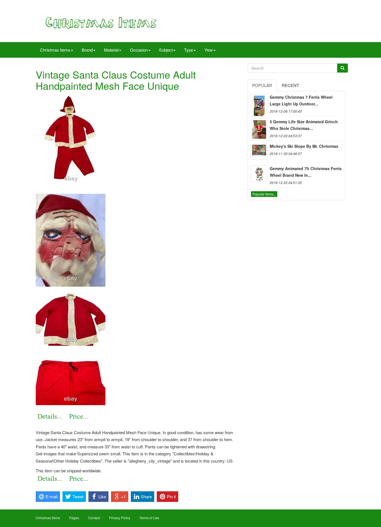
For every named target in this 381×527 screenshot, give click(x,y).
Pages (74, 517)
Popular (262, 85)
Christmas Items (55, 50)
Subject (166, 50)
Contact (94, 517)
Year (208, 50)
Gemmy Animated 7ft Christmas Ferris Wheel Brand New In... (306, 172)
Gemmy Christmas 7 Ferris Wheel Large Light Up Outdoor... (301, 100)
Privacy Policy (119, 517)
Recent (290, 85)
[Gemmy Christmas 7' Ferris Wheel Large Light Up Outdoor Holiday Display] (259, 102)
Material (111, 50)
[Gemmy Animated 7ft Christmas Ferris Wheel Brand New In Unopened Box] (259, 173)
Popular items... (264, 194)
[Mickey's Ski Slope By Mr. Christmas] (259, 151)
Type (188, 50)
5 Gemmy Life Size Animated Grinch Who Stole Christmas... (304, 125)
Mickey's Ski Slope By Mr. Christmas (304, 146)
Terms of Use (149, 517)
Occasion (139, 50)
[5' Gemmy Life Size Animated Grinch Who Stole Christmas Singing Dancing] (259, 127)
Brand (87, 50)
